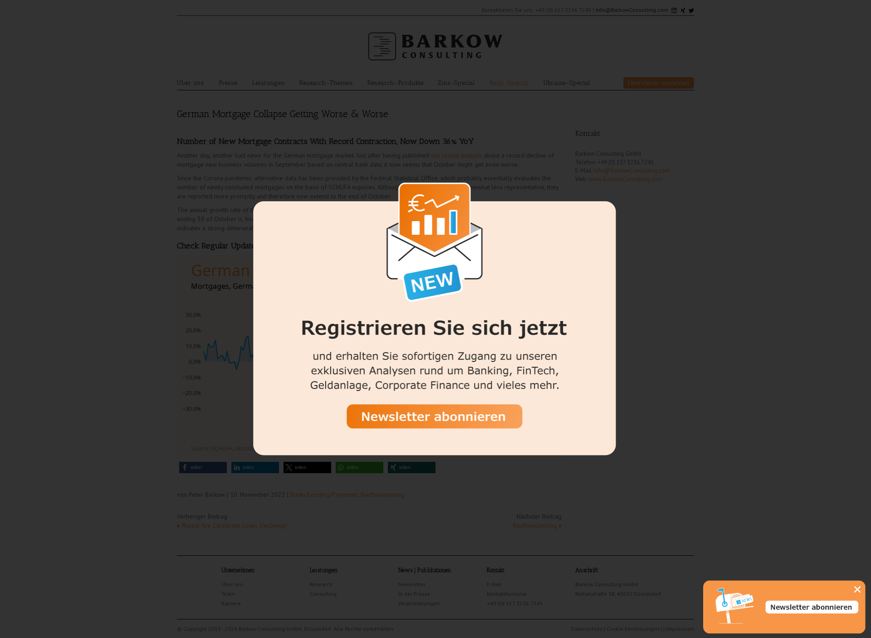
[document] (435, 319)
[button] (857, 589)
